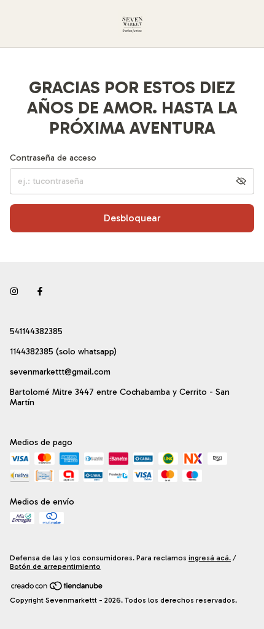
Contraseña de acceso (53, 158)
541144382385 (36, 331)
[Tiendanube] (57, 588)
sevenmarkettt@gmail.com (60, 372)
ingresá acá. (209, 558)
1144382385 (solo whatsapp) (63, 351)
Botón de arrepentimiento (55, 566)
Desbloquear (132, 218)
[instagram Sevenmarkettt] (14, 291)
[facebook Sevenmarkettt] (40, 291)
